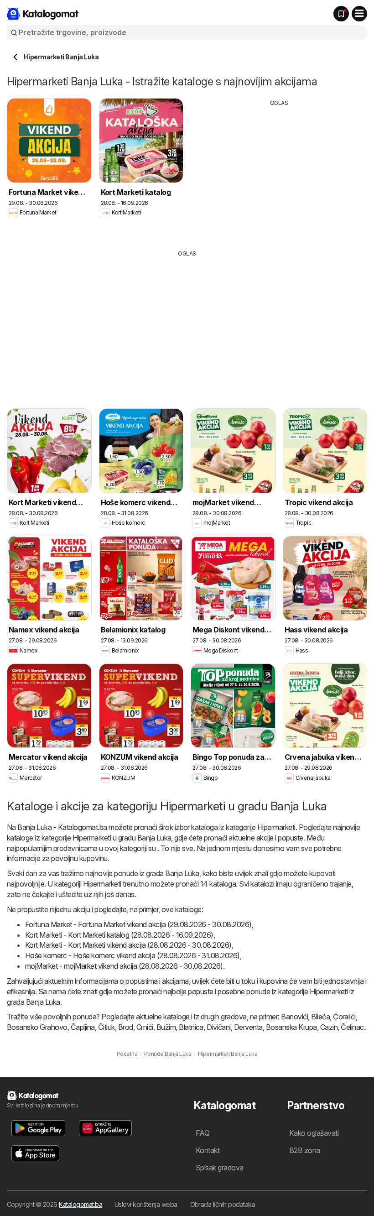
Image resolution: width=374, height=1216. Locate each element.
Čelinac (352, 1027)
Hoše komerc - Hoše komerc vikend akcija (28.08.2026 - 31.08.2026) (132, 955)
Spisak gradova (220, 1167)
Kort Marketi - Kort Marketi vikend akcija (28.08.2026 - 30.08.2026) (128, 945)
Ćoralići (344, 1016)
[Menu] (359, 13)
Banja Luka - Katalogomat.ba (62, 827)
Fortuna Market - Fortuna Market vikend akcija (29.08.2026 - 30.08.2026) (138, 924)
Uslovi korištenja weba (145, 1204)
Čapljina (83, 1027)
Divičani (219, 1027)
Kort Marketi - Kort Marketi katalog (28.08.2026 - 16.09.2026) (119, 934)
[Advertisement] (279, 171)
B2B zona (304, 1150)
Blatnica (191, 1027)
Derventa (248, 1027)
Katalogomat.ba (80, 1204)
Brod (125, 1027)
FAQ (202, 1133)
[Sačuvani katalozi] (341, 13)
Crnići (144, 1027)
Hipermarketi (276, 827)
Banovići (294, 1016)
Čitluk (106, 1027)
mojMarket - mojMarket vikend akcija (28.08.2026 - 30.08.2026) (124, 966)
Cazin (329, 1027)
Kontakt (207, 1150)
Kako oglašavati (313, 1133)
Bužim (166, 1027)
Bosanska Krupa (291, 1027)
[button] (38, 1128)
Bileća (320, 1016)
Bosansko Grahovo (37, 1027)
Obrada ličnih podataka (222, 1204)
